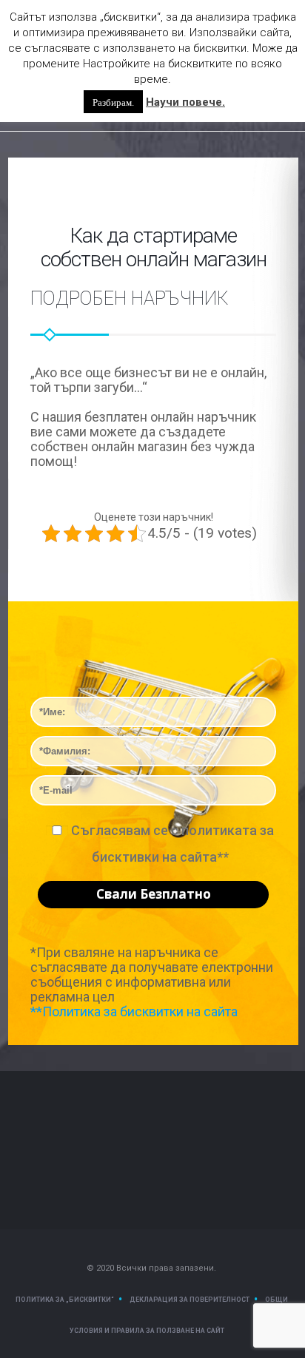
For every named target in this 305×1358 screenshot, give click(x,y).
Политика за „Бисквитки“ (65, 1299)
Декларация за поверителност (189, 1299)
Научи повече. (185, 102)
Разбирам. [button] (113, 102)
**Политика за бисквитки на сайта (134, 1011)
